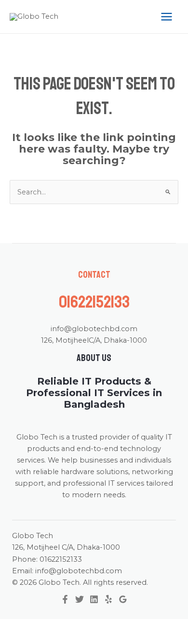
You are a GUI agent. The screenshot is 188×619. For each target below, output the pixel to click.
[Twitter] (79, 599)
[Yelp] (108, 599)
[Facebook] (65, 599)
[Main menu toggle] (166, 16)
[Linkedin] (94, 599)
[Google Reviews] (123, 599)
